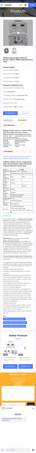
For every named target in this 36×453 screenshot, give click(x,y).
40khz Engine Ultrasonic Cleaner (14, 319)
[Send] (33, 450)
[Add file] (2, 450)
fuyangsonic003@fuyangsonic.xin (12, 1)
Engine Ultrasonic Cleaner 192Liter (15, 322)
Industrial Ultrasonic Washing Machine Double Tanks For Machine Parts (10, 359)
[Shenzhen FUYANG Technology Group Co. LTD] (8, 5)
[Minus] (33, 408)
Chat (32, 5)
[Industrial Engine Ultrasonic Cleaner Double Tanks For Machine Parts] (25, 348)
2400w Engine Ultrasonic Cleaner (14, 326)
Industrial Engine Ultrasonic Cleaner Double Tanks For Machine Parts (24, 359)
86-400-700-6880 (29, 1)
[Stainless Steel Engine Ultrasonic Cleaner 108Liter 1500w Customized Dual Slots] (18, 33)
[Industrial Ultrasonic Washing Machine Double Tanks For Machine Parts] (10, 348)
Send (31, 405)
